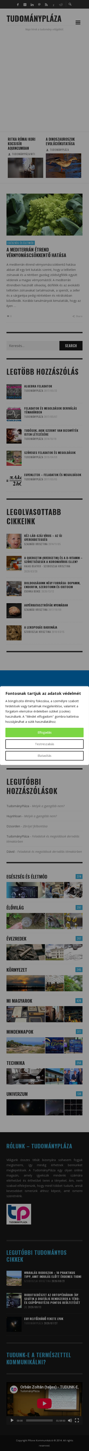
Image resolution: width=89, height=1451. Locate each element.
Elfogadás (45, 732)
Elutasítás (44, 756)
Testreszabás (44, 744)
